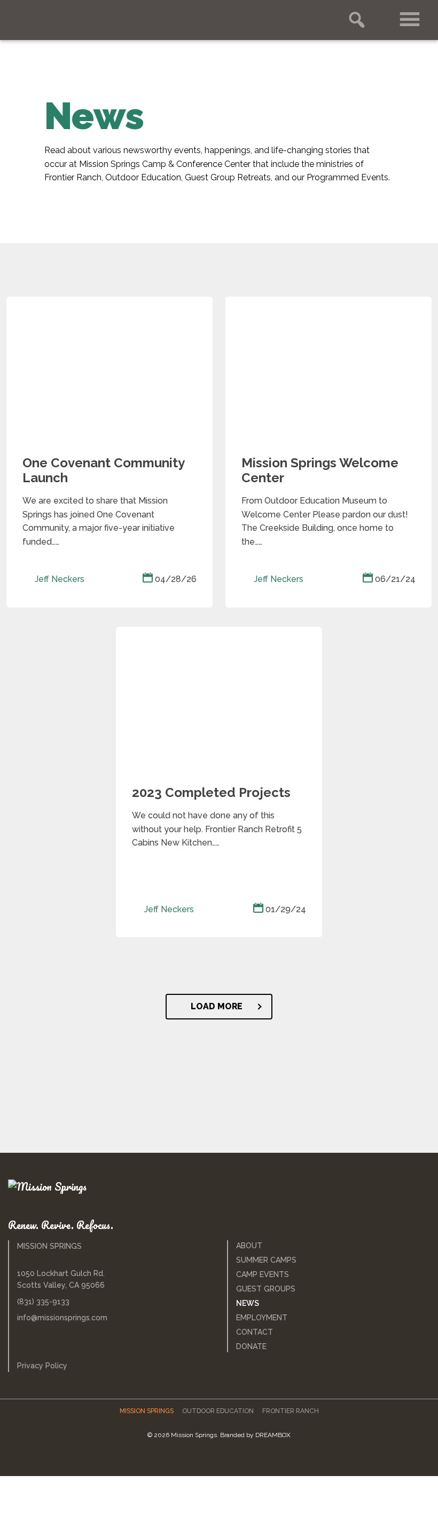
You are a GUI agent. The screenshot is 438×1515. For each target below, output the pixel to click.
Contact (254, 1332)
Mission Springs (61, 19)
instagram (227, 1459)
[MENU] (410, 20)
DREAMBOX (273, 1435)
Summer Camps (266, 1260)
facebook (206, 1459)
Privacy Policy (42, 1365)
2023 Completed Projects (211, 792)
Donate (251, 1346)
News (247, 1303)
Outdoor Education (218, 1411)
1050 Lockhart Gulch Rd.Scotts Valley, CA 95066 (61, 1279)
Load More (217, 1006)
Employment (261, 1317)
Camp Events (262, 1274)
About (249, 1245)
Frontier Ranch (290, 1411)
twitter (184, 1459)
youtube (252, 1459)
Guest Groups (265, 1289)
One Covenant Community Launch (103, 471)
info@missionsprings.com (62, 1317)
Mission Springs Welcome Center (319, 471)
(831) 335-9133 (43, 1301)
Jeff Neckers (58, 579)
